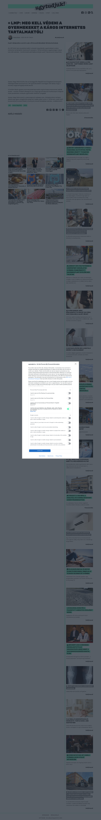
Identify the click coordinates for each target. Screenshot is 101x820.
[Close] (76, 364)
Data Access (50, 455)
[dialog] (50, 410)
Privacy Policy (59, 455)
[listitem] (50, 390)
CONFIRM (40, 450)
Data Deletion (42, 455)
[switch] (69, 393)
